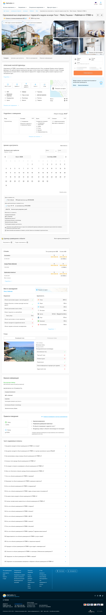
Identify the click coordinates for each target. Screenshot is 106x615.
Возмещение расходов (19, 578)
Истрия (29, 575)
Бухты (29, 586)
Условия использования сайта (21, 611)
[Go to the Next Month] (65, 156)
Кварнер (29, 576)
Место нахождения (31, 58)
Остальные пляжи (52, 338)
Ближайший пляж (19, 338)
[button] (27, 38)
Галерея (6, 58)
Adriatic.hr (41, 573)
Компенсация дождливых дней (19, 209)
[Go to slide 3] (19, 360)
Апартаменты (6, 573)
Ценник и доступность (17, 58)
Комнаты (5, 576)
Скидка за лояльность (19, 576)
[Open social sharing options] (101, 15)
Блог (40, 586)
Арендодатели (73, 571)
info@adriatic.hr (18, 604)
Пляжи (29, 588)
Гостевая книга (42, 575)
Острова (29, 580)
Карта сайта (46, 611)
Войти (74, 85)
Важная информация (46, 58)
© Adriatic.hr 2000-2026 (8, 611)
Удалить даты (62, 192)
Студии (4, 578)
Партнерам (61, 571)
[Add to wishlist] (97, 15)
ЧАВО (41, 611)
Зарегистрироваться (83, 85)
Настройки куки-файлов (54, 611)
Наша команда (42, 576)
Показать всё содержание (10, 105)
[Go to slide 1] (17, 360)
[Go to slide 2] (18, 360)
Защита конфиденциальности (34, 611)
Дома (4, 575)
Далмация (30, 578)
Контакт (7, 600)
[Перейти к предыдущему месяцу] (5, 156)
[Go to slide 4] (20, 360)
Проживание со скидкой (19, 575)
